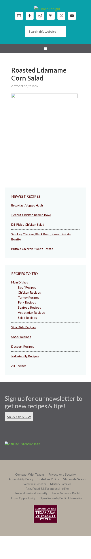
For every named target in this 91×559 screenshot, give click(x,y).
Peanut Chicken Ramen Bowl (31, 215)
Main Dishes (19, 282)
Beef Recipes (27, 287)
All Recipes (19, 366)
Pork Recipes (27, 302)
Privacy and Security (62, 474)
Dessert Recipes (22, 346)
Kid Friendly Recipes (25, 356)
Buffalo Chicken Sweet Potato (32, 249)
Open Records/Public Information (61, 498)
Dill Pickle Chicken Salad (27, 224)
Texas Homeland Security (30, 493)
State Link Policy (48, 479)
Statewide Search (74, 479)
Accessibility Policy (20, 479)
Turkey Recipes (28, 297)
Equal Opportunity (23, 498)
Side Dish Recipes (23, 327)
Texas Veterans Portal (66, 493)
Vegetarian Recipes (31, 312)
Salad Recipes (27, 317)
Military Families (60, 484)
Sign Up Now (19, 417)
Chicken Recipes (29, 292)
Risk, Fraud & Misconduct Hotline (47, 488)
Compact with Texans (29, 474)
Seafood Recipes (29, 307)
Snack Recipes (21, 337)
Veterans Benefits (34, 484)
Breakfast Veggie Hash (27, 205)
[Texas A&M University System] (45, 515)
